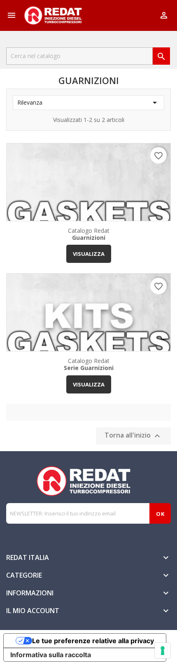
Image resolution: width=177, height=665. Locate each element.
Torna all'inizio (133, 436)
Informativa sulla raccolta (50, 655)
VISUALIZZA (89, 254)
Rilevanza (88, 103)
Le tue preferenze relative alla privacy (93, 641)
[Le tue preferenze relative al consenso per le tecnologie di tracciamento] (162, 650)
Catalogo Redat (88, 234)
